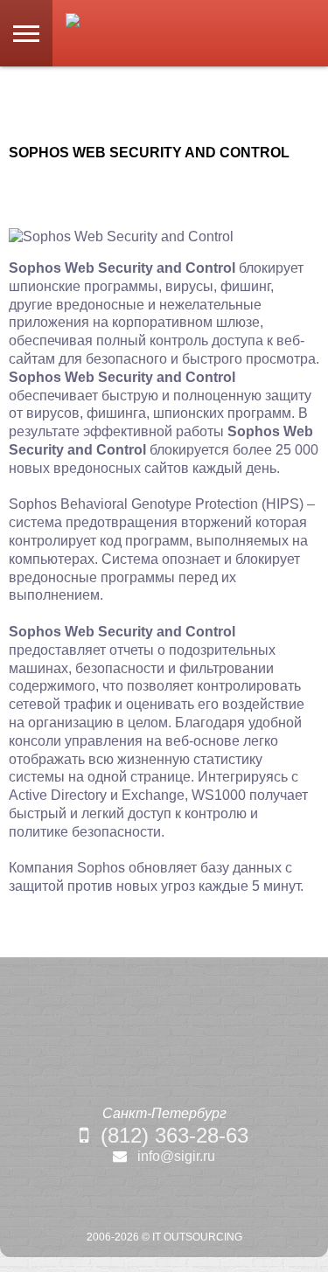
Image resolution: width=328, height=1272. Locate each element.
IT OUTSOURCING (197, 1237)
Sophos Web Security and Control (149, 152)
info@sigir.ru (176, 1156)
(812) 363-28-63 (174, 1135)
